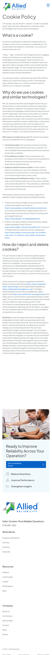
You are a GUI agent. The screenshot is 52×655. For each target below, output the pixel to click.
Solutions (6, 547)
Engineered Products (10, 538)
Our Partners (7, 616)
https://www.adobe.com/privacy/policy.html (23, 227)
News (4, 630)
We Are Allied (7, 620)
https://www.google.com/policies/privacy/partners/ (26, 208)
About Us (6, 611)
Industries (6, 552)
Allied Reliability (13, 649)
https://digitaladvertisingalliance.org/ (18, 289)
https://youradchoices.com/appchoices (29, 294)
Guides (5, 581)
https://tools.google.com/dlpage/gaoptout (22, 218)
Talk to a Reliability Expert (15, 464)
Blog (4, 591)
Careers (5, 625)
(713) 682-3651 (9, 525)
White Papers (7, 586)
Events (5, 634)
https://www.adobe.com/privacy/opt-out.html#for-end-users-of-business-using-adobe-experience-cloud (26, 235)
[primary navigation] (48, 5)
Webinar (5, 572)
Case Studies (7, 577)
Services (5, 542)
